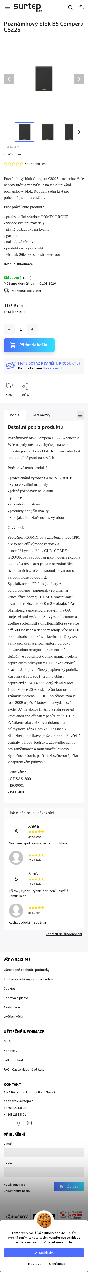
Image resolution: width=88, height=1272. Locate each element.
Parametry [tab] (41, 415)
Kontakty (10, 1051)
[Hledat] (71, 7)
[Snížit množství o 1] (9, 329)
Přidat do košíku (34, 345)
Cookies (9, 988)
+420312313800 (15, 1107)
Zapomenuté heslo (17, 1191)
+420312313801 (15, 1114)
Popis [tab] (15, 415)
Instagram (29, 1123)
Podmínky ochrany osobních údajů (28, 979)
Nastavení (36, 1263)
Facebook (18, 1123)
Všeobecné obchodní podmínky (27, 969)
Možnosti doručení (26, 291)
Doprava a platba (16, 998)
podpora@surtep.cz (18, 1101)
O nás (8, 1041)
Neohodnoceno (36, 164)
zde (69, 1242)
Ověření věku (13, 1016)
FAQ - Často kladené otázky (24, 1069)
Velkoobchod (13, 1060)
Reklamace (12, 1007)
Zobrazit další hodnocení (64, 934)
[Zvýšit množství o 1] (32, 329)
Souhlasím (46, 1252)
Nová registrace (14, 1184)
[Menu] (7, 7)
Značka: (13, 155)
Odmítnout (57, 1264)
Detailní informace (18, 264)
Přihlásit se (69, 1186)
